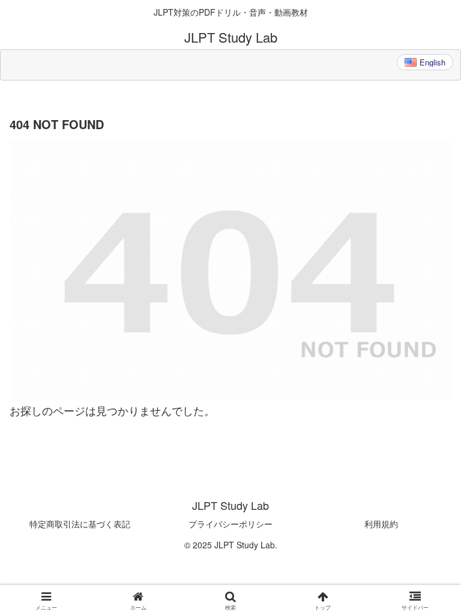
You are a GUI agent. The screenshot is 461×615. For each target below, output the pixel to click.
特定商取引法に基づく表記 (79, 524)
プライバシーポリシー (230, 524)
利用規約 (381, 524)
